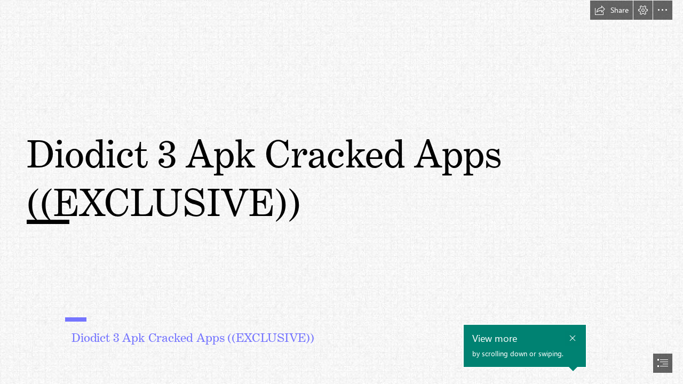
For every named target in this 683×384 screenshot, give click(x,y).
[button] (611, 10)
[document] (341, 192)
